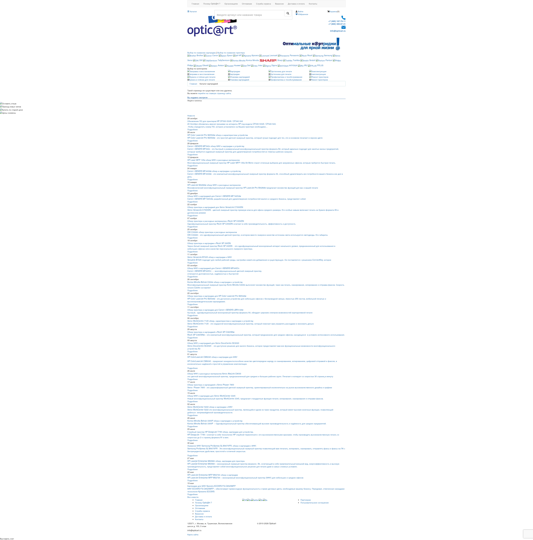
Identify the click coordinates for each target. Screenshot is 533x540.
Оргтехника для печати (280, 74)
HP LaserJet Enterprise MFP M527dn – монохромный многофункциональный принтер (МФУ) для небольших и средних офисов (245, 477)
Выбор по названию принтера (231, 52)
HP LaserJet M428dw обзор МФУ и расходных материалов (214, 185)
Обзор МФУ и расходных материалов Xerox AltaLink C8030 (214, 373)
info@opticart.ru (338, 30)
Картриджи (235, 74)
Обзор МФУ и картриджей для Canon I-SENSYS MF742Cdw (214, 196)
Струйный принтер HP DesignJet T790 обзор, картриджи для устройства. (220, 431)
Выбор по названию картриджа (201, 52)
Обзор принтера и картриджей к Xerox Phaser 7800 (210, 384)
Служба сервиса (263, 3)
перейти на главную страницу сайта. (214, 93)
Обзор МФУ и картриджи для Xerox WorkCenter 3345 (211, 395)
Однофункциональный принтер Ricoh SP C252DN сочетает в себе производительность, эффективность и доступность (241, 223)
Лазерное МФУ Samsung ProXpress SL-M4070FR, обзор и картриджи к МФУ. (222, 445)
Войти (300, 11)
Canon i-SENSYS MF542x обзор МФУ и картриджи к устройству (215, 146)
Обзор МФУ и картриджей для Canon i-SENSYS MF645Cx (213, 268)
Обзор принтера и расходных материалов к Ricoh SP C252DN (215, 221)
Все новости (192, 497)
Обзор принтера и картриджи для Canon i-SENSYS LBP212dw (215, 309)
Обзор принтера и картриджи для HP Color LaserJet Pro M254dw (216, 295)
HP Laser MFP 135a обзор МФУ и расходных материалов (213, 160)
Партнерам (306, 499)
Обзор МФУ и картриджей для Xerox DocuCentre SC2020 (213, 343)
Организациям (231, 3)
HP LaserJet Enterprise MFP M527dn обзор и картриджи (212, 474)
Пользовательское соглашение (315, 502)
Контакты (313, 3)
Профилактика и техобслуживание (286, 79)
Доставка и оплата (296, 3)
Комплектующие (318, 74)
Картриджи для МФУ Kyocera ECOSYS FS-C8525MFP (211, 486)
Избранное (303, 14)
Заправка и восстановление (201, 74)
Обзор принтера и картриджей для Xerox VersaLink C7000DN (215, 207)
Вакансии (279, 3)
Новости (191, 115)
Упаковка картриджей (239, 79)
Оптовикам (247, 3)
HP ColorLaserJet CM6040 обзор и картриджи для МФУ (212, 357)
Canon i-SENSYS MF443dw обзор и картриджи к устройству (214, 171)
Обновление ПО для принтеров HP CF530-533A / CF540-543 (215, 121)
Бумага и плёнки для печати (202, 79)
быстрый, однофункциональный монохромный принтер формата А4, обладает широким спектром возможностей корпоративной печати (249, 312)
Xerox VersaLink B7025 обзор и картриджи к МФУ (209, 257)
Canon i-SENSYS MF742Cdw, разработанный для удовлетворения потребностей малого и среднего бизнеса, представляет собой (246, 198)
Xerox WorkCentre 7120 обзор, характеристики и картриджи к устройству (220, 320)
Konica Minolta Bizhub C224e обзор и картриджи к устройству (215, 282)
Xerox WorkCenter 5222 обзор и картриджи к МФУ (209, 406)
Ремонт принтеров (319, 79)
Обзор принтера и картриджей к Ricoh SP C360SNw (210, 332)
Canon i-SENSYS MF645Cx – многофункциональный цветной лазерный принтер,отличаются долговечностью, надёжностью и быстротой (224, 272)
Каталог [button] (193, 11)
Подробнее (192, 129)
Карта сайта (192, 534)
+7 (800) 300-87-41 (337, 23)
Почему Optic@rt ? (211, 3)
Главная (195, 3)
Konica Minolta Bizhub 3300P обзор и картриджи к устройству (214, 420)
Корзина (333, 11)
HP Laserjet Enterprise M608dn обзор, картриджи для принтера (216, 461)
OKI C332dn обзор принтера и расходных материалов (212, 232)
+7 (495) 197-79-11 (337, 21)
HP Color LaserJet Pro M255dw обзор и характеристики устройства (217, 135)
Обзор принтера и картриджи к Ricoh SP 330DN (209, 243)
